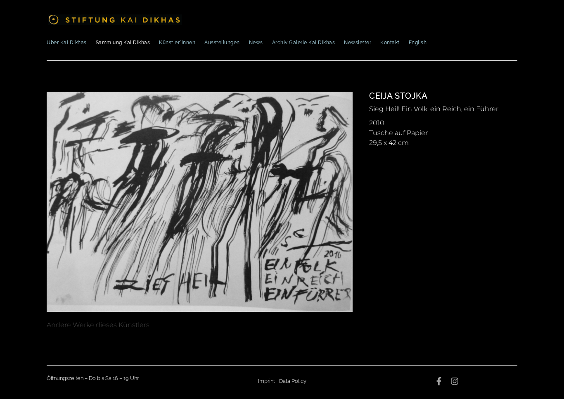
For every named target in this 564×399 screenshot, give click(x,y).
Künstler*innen (177, 42)
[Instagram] (454, 381)
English (418, 42)
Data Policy (292, 381)
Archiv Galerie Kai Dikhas (303, 42)
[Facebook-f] (439, 381)
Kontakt (390, 42)
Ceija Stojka (398, 96)
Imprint (266, 381)
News (256, 42)
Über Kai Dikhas (67, 42)
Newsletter (357, 42)
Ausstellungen (222, 42)
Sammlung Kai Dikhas (123, 42)
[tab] (98, 325)
